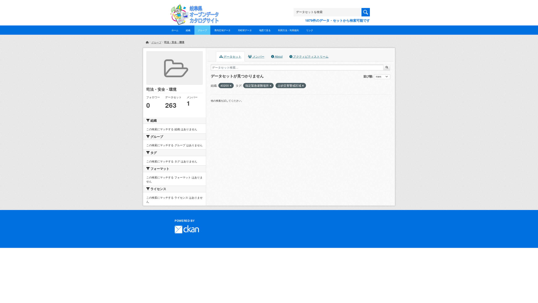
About (278, 56)
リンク (309, 30)
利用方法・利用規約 (288, 30)
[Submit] (386, 67)
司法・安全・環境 (174, 42)
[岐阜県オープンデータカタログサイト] (193, 8)
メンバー (258, 56)
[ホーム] (147, 42)
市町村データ (245, 30)
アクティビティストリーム (310, 56)
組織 (188, 30)
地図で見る (265, 30)
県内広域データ (222, 30)
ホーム (174, 30)
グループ (202, 30)
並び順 (367, 76)
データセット (232, 56)
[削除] (231, 85)
